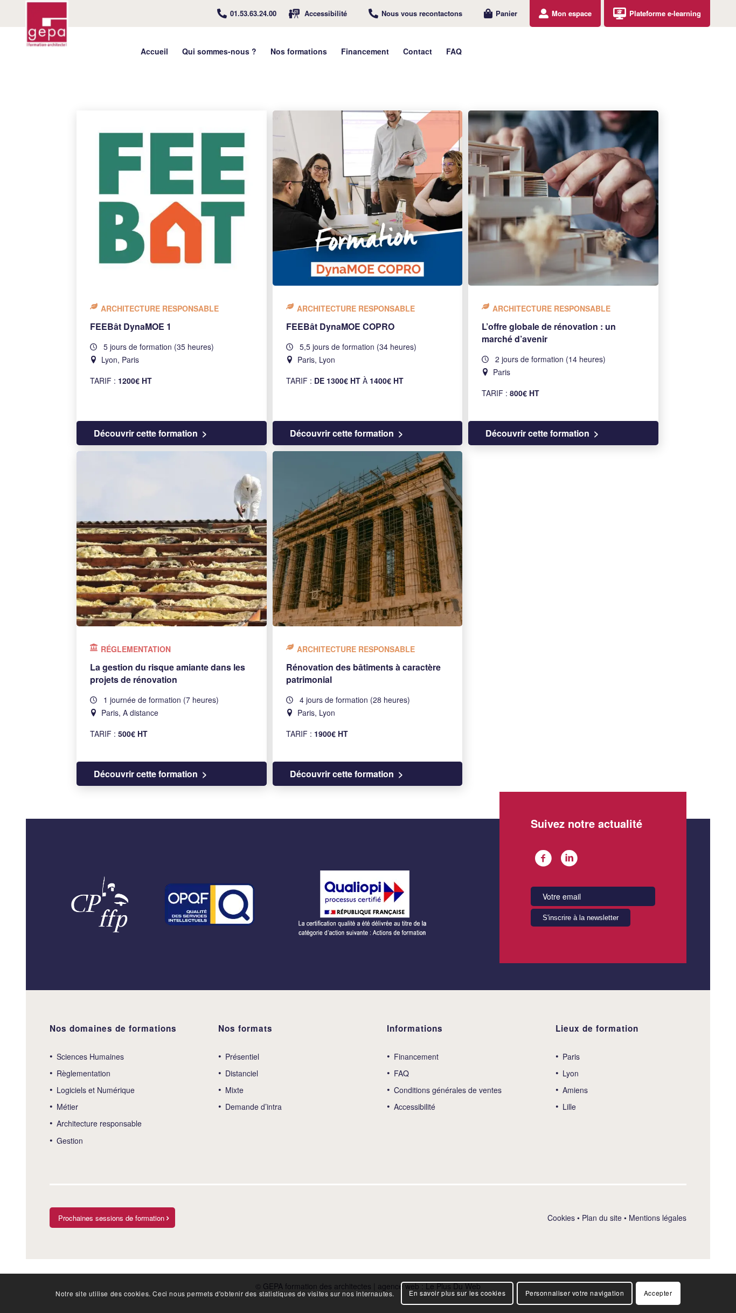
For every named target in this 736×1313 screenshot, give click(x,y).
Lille (569, 1106)
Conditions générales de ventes (448, 1089)
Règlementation (83, 1073)
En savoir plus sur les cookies (457, 1292)
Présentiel (242, 1056)
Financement (416, 1056)
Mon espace (572, 13)
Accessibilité (325, 13)
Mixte (234, 1089)
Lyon (571, 1073)
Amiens (575, 1089)
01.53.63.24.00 (253, 13)
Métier (67, 1106)
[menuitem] (247, 13)
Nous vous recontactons (421, 13)
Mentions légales (657, 1217)
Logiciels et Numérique (96, 1089)
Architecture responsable (99, 1123)
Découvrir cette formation (146, 433)
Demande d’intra (253, 1106)
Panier (506, 13)
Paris (571, 1056)
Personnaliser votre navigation (574, 1292)
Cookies (561, 1217)
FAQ (401, 1073)
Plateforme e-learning (665, 13)
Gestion (70, 1140)
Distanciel (241, 1073)
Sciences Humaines (90, 1056)
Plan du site (602, 1217)
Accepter (658, 1292)
